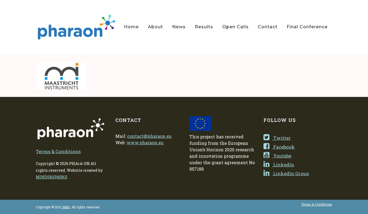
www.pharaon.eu (145, 142)
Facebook (283, 147)
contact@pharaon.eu (149, 136)
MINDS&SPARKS (51, 177)
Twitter (281, 138)
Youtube (281, 156)
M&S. (66, 207)
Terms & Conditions (58, 151)
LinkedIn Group (290, 173)
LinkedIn (283, 165)
